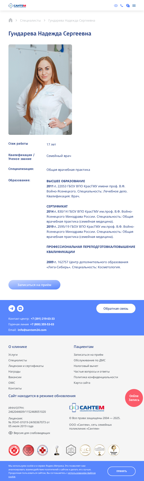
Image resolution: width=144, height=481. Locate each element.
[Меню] (134, 6)
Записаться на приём (88, 355)
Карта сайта (82, 383)
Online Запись (134, 398)
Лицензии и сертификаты (26, 366)
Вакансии (14, 377)
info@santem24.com (27, 330)
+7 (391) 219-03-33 (31, 319)
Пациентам (84, 346)
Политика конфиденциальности (96, 377)
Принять (121, 471)
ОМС (11, 383)
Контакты (15, 388)
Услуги (13, 355)
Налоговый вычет (86, 366)
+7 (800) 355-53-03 (31, 324)
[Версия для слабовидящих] (116, 6)
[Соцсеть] (11, 308)
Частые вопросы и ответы (92, 371)
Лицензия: (15, 418)
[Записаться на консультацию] (128, 6)
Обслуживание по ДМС (90, 360)
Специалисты (17, 360)
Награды (14, 371)
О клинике (17, 346)
